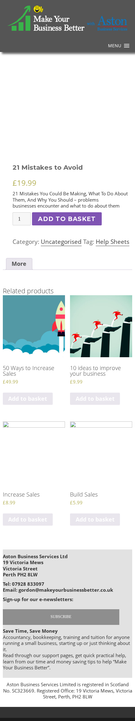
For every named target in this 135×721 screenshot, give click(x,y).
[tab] (19, 264)
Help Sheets (112, 242)
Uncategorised (61, 242)
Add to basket (67, 219)
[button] (114, 45)
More (19, 263)
